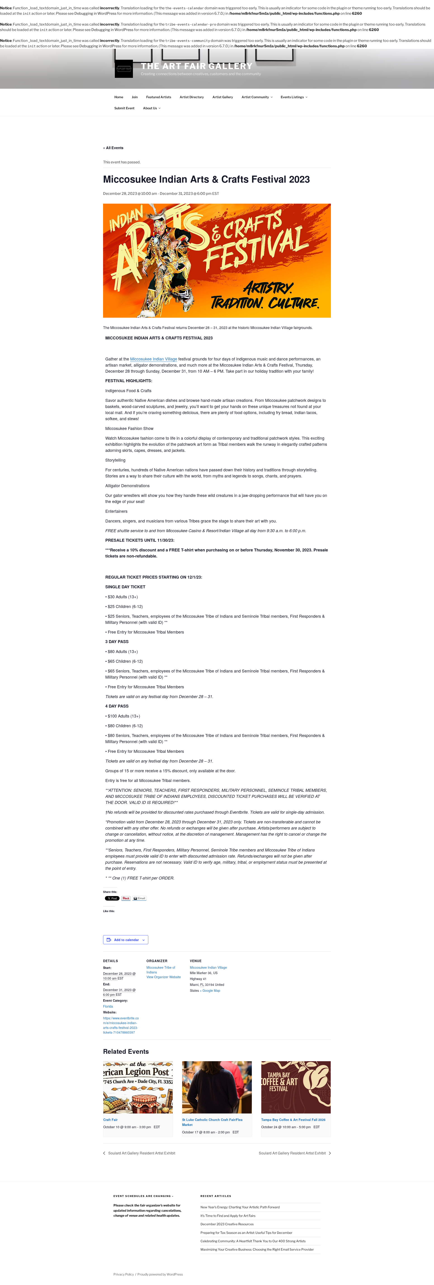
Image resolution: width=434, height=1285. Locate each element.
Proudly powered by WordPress (160, 1274)
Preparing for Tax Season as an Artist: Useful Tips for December (246, 1233)
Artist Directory (192, 97)
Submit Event (124, 108)
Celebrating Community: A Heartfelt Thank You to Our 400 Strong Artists (253, 1241)
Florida (108, 1006)
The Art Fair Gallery (197, 66)
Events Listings (292, 97)
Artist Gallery (222, 97)
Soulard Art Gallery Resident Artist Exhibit (141, 1153)
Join (135, 97)
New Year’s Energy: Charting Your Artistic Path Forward (240, 1207)
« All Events (113, 147)
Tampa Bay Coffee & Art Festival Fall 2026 (293, 1119)
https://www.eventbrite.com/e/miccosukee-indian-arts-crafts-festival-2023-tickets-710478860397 (121, 1025)
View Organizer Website (163, 977)
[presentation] (138, 1087)
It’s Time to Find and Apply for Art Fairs (227, 1216)
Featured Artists (158, 97)
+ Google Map (210, 990)
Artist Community (255, 97)
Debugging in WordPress (95, 13)
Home (118, 97)
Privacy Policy (123, 1274)
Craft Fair (110, 1119)
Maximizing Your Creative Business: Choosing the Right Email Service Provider (257, 1249)
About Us (150, 108)
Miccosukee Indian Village (153, 359)
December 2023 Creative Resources (227, 1224)
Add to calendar (126, 939)
